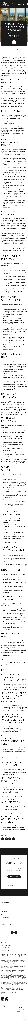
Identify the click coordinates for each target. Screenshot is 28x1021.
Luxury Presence (22, 1007)
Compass (9, 955)
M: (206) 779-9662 (6, 914)
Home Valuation (6, 945)
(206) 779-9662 (18, 885)
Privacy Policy (21, 1011)
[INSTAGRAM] (15, 932)
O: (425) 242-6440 (6, 916)
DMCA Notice (5, 950)
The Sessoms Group (5, 665)
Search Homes (5, 947)
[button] (14, 876)
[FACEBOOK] (12, 932)
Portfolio (4, 942)
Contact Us (4, 949)
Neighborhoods (6, 944)
